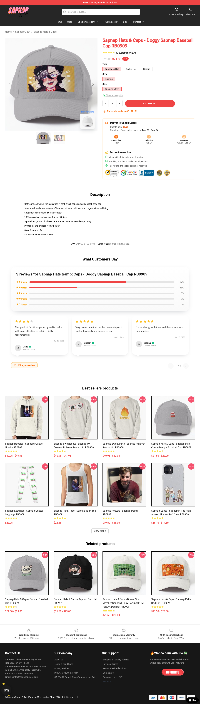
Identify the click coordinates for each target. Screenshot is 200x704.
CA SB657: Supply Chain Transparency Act (74, 677)
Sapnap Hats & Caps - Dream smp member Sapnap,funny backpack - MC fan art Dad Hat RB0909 (123, 603)
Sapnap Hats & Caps (45, 31)
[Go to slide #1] (43, 138)
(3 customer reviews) (126, 53)
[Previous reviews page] (171, 366)
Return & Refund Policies (115, 668)
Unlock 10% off (6, 690)
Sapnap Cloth (22, 31)
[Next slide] (92, 84)
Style (105, 74)
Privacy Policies (61, 668)
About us (58, 659)
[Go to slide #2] (59, 138)
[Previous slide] (10, 84)
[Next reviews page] (186, 366)
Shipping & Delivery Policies (116, 659)
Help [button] (194, 700)
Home (8, 31)
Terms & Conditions (63, 664)
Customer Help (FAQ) (113, 677)
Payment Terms (110, 664)
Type (104, 64)
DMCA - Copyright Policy (66, 673)
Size (104, 84)
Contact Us (108, 673)
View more (100, 531)
